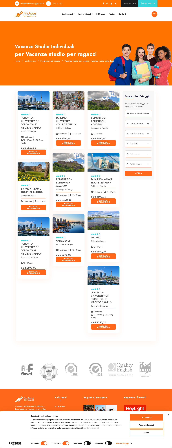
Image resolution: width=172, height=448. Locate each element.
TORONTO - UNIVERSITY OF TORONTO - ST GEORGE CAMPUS (31, 123)
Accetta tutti (147, 417)
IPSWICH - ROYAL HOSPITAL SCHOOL (32, 190)
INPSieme (100, 14)
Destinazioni (67, 14)
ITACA (112, 14)
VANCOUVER (63, 241)
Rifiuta (146, 433)
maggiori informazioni (33, 152)
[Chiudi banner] (168, 415)
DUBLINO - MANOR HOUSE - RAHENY (102, 181)
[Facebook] (103, 3)
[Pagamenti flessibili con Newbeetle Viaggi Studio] (135, 408)
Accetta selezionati (146, 425)
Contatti (122, 14)
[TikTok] (111, 4)
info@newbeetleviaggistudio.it (32, 3)
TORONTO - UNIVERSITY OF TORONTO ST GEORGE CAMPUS (31, 248)
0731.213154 (57, 3)
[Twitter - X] (115, 4)
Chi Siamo (61, 406)
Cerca (138, 173)
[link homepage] (25, 399)
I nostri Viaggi (84, 14)
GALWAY (96, 237)
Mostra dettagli (122, 443)
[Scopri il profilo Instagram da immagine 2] (100, 410)
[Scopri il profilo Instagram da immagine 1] (88, 410)
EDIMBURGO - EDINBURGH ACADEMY (99, 121)
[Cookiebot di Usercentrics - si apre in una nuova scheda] (15, 443)
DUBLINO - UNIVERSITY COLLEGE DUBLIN (66, 121)
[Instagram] (107, 3)
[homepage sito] (25, 14)
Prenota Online (130, 3)
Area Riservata (149, 3)
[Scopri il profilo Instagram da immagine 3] (111, 410)
